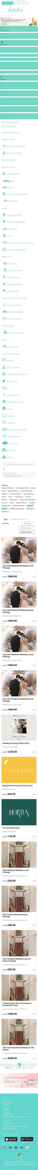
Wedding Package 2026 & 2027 (16, 743)
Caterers (4, 494)
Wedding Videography (16, 508)
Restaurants (14, 500)
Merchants (13, 474)
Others (10, 497)
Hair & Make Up (28, 494)
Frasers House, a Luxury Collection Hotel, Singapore (16, 876)
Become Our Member (21, 3)
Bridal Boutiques (13, 491)
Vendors (6, 1112)
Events (5, 1110)
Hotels (4, 497)
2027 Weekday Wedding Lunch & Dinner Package (17, 960)
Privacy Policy (8, 1124)
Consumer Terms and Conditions (15, 1126)
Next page (32, 1064)
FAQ (4, 1098)
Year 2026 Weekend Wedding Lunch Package (18, 567)
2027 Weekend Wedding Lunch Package (16, 871)
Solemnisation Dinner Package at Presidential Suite (17, 1004)
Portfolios (5, 523)
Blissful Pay (7, 1103)
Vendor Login (20, 1)
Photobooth (19, 497)
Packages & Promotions (19, 519)
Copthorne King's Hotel (10, 747)
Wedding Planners (19, 506)
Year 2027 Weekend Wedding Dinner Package (18, 700)
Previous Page (5, 1064)
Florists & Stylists (15, 494)
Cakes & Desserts (26, 491)
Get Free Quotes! (7, 3)
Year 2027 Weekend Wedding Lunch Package (18, 655)
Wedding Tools (8, 1114)
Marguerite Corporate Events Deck (18, 785)
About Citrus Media (10, 1129)
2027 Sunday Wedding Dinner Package (15, 915)
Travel (12, 503)
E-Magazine (7, 1100)
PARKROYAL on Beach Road (12, 571)
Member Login (6, 5)
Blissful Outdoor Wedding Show (14, 1117)
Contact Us (7, 1121)
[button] (2, 21)
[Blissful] (11, 1139)
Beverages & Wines (22, 488)
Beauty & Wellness (8, 488)
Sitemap (6, 1105)
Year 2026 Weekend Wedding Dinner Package (18, 611)
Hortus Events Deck (11, 828)
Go (23, 1068)
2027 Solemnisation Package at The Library (18, 1048)
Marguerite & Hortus (9, 789)
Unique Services (21, 503)
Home (5, 474)
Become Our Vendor (8, 1)
